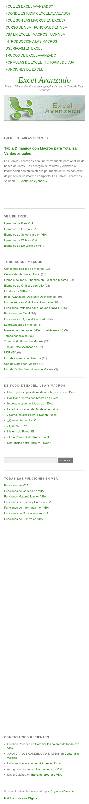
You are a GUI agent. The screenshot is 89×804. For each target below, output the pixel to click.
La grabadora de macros (20, 324)
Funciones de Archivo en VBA (23, 519)
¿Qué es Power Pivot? (22, 420)
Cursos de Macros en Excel (22, 274)
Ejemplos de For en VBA (20, 229)
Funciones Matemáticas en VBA (25, 496)
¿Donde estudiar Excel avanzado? (38, 13)
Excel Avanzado (44, 80)
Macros (40, 34)
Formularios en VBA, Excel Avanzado (28, 302)
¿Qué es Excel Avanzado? (29, 6)
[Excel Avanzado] (44, 119)
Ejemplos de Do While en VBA (23, 245)
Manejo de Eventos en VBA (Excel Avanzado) (33, 330)
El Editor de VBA (14, 291)
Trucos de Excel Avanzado (31, 55)
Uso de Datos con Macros (21, 363)
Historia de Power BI (20, 431)
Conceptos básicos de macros (24, 268)
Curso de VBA (18, 27)
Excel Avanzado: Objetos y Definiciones (30, 296)
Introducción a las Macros (31, 41)
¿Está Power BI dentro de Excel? (29, 437)
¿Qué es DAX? (17, 426)
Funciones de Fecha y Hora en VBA (27, 502)
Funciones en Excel (17, 313)
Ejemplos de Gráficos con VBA (24, 285)
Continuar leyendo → (34, 181)
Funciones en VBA (50, 27)
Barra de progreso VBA (46, 774)
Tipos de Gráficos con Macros (23, 341)
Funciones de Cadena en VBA (24, 491)
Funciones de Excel (24, 69)
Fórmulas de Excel (24, 62)
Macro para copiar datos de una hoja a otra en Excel (41, 392)
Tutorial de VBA (59, 62)
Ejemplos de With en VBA (20, 240)
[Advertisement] (44, 577)
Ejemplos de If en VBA (18, 223)
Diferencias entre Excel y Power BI (29, 442)
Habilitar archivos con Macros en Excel (32, 398)
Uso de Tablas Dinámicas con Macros (28, 369)
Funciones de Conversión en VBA (26, 513)
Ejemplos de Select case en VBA (25, 234)
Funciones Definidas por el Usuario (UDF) (31, 307)
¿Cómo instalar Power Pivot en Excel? (32, 414)
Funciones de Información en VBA (26, 507)
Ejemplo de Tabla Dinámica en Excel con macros (36, 279)
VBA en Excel (18, 34)
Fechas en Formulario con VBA (42, 769)
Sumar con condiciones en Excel (40, 763)
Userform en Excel (24, 48)
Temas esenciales (16, 335)
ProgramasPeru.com (62, 791)
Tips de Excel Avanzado (19, 347)
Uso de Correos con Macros (22, 358)
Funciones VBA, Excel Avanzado (25, 319)
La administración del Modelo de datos (32, 409)
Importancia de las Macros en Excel (30, 403)
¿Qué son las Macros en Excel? (35, 20)
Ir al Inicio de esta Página (20, 798)
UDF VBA (57, 34)
